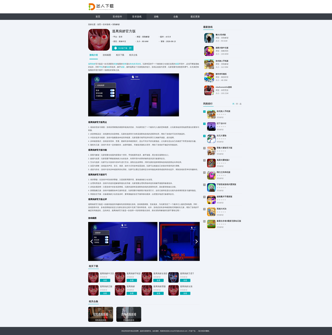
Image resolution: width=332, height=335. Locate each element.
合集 (175, 16)
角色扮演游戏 (135, 64)
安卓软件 (117, 16)
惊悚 (124, 64)
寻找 (101, 67)
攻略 (156, 16)
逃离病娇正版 (106, 286)
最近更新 (195, 16)
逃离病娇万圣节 (187, 273)
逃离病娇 (91, 64)
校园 (177, 64)
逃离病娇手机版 (133, 273)
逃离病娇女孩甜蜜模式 (160, 273)
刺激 (115, 64)
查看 (105, 280)
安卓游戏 (136, 16)
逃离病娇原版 (159, 286)
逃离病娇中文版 (107, 273)
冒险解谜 (116, 24)
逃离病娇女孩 (186, 286)
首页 (98, 16)
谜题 (123, 67)
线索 (108, 67)
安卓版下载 (123, 48)
